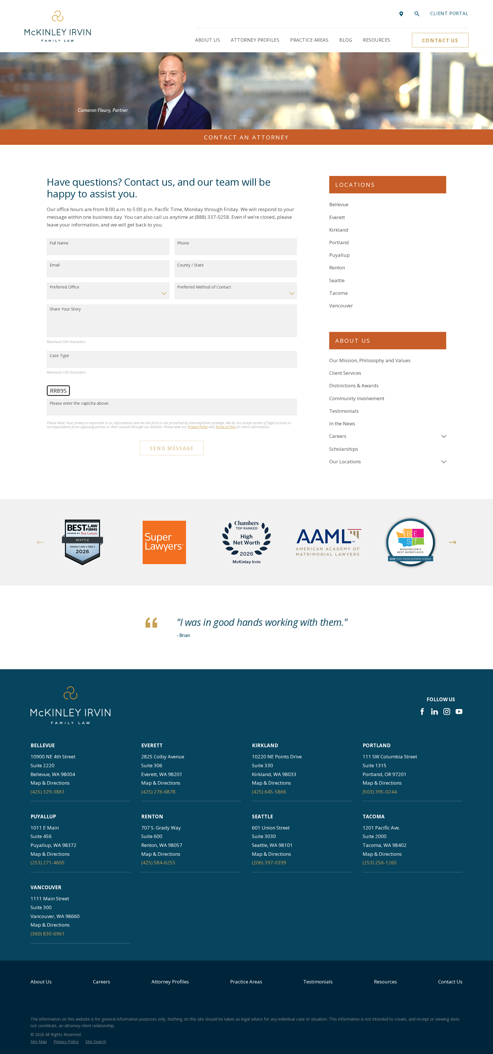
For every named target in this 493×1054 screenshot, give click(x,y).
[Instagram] (446, 711)
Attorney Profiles (170, 981)
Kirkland (338, 230)
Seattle (337, 280)
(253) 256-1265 (380, 862)
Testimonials (318, 981)
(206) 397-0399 (269, 862)
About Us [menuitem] (207, 40)
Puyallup (339, 255)
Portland (339, 242)
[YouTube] (459, 711)
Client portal (449, 13)
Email (55, 265)
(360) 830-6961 (48, 933)
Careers (101, 981)
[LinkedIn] (434, 711)
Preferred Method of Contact (204, 287)
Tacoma (338, 293)
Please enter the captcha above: (79, 403)
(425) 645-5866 (269, 791)
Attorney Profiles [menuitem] (255, 40)
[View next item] (452, 542)
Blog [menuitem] (345, 40)
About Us (41, 981)
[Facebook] (422, 711)
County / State (190, 265)
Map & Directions (50, 783)
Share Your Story (65, 309)
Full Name (59, 243)
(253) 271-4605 (48, 862)
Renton (337, 267)
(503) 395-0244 (380, 791)
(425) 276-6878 (158, 791)
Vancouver (341, 305)
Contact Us (440, 40)
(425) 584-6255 (158, 862)
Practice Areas (246, 981)
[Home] (58, 26)
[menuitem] (387, 360)
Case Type (59, 355)
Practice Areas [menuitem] (309, 40)
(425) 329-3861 (48, 791)
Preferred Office (64, 287)
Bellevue (338, 204)
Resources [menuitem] (376, 40)
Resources (385, 981)
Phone (183, 243)
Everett (337, 217)
